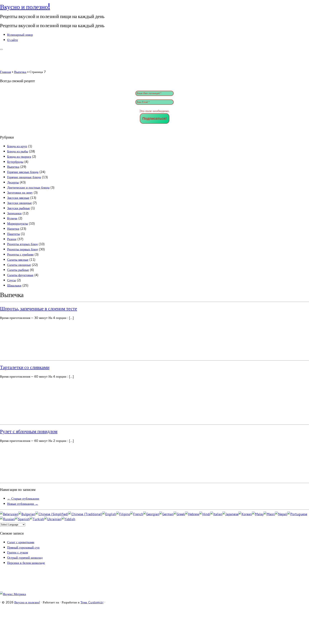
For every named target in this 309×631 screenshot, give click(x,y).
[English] (109, 514)
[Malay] (258, 514)
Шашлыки (14, 285)
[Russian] (7, 519)
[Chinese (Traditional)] (85, 514)
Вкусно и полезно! (25, 7)
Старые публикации (23, 498)
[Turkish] (37, 519)
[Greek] (179, 514)
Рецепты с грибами (20, 254)
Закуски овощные (19, 202)
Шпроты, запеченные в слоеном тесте (38, 308)
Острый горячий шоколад (25, 557)
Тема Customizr (92, 602)
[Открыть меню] (1, 49)
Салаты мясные (17, 259)
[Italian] (216, 514)
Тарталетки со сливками (24, 367)
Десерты (13, 182)
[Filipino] (123, 514)
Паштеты (13, 233)
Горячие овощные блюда (24, 177)
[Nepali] (281, 514)
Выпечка (20, 71)
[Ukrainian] (53, 519)
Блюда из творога (19, 156)
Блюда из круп (17, 146)
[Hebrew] (192, 514)
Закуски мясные (18, 197)
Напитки (13, 228)
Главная (5, 71)
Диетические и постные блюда (28, 187)
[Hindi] (204, 514)
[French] (136, 514)
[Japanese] (230, 514)
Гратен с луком (17, 552)
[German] (166, 514)
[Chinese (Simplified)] (51, 514)
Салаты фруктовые (20, 275)
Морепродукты (17, 223)
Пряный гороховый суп (23, 547)
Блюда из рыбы (17, 151)
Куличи (12, 218)
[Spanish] (22, 519)
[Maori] (269, 514)
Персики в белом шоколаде (26, 562)
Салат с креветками (20, 542)
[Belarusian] (9, 514)
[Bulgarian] (26, 514)
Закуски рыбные (18, 208)
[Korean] (245, 514)
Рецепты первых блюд (22, 249)
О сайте (12, 39)
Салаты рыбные (18, 269)
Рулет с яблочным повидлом (28, 431)
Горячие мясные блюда (22, 171)
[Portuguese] (297, 514)
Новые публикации (22, 503)
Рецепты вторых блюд (22, 244)
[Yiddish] (68, 519)
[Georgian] (151, 514)
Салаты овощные (19, 264)
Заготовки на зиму (20, 192)
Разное (11, 239)
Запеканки (14, 213)
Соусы (11, 280)
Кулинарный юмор (20, 34)
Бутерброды (15, 161)
